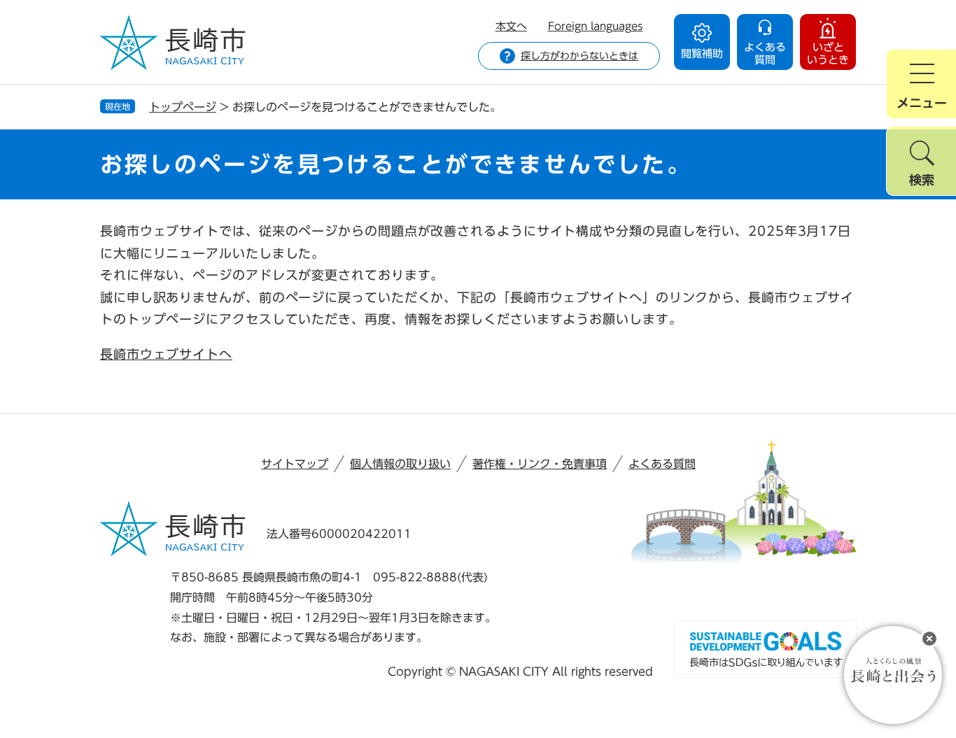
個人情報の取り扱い (400, 463)
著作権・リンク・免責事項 (539, 463)
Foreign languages (595, 26)
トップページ (182, 107)
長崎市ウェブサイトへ (166, 354)
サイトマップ (294, 463)
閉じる (929, 639)
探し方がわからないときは (579, 56)
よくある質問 (662, 463)
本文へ (511, 26)
